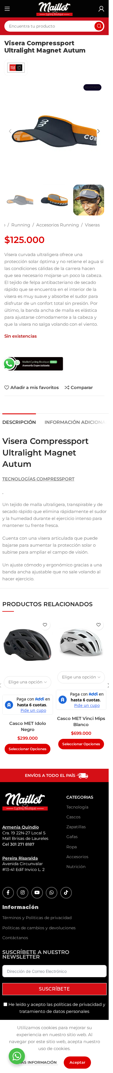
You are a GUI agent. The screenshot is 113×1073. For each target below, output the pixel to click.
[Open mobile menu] (7, 9)
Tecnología (72, 807)
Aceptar (77, 1062)
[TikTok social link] (66, 893)
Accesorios (72, 856)
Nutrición (72, 866)
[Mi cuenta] (101, 9)
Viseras (92, 225)
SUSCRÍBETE (54, 989)
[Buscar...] (98, 26)
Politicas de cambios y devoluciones (39, 927)
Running (20, 225)
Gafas (72, 836)
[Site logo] (54, 8)
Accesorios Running (57, 225)
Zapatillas (72, 826)
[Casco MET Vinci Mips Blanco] (81, 642)
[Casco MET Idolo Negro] (27, 645)
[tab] (19, 421)
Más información (38, 1062)
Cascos (72, 817)
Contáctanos (15, 937)
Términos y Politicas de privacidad (37, 917)
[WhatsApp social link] (51, 893)
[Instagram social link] (22, 893)
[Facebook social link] (8, 893)
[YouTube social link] (37, 893)
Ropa (71, 846)
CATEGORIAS (72, 797)
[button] (10, 131)
